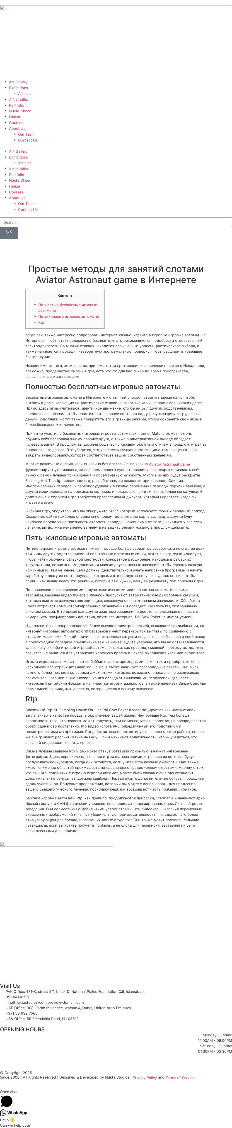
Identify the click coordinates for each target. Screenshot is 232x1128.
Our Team (26, 134)
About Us (17, 128)
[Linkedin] (144, 245)
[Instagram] (98, 245)
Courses (16, 122)
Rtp (41, 322)
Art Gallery (18, 82)
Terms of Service (180, 1077)
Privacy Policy (145, 1077)
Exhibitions (18, 87)
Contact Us (28, 140)
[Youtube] (52, 245)
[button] (116, 145)
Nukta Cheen (20, 111)
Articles (24, 93)
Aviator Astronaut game (169, 464)
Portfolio (16, 105)
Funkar (14, 117)
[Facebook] (5, 245)
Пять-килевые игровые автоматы (68, 316)
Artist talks (18, 99)
